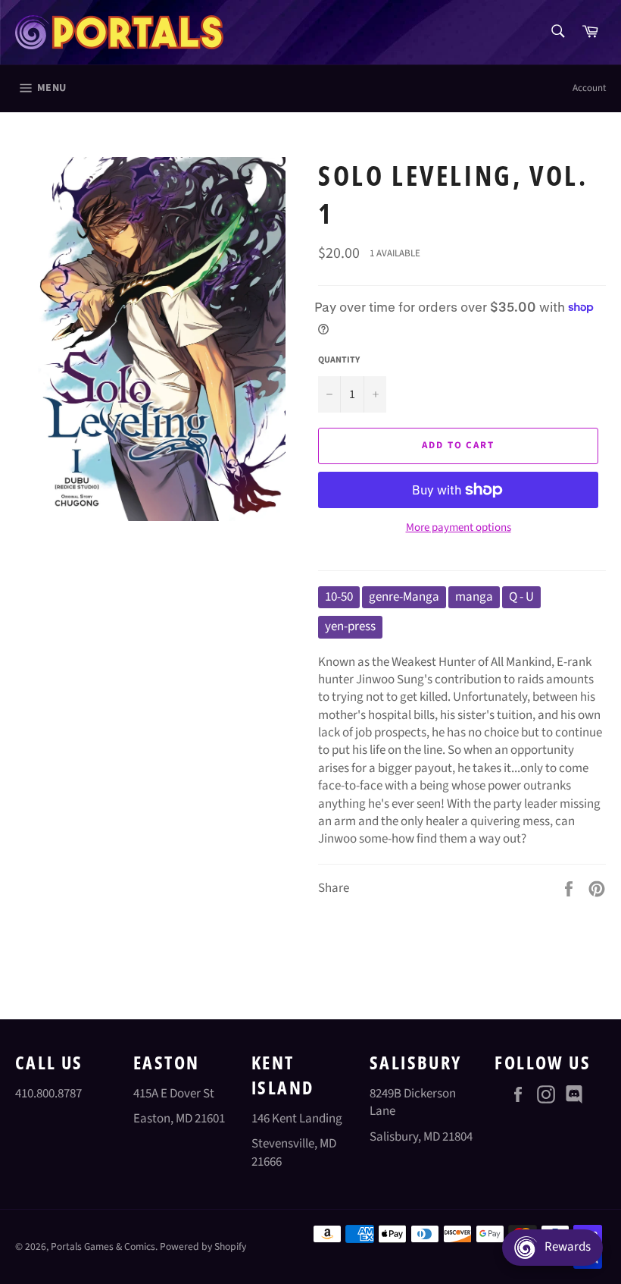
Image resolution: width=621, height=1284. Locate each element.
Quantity (339, 360)
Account (589, 88)
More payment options (458, 527)
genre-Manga (404, 597)
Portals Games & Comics (103, 1246)
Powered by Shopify (203, 1246)
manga (474, 597)
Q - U (521, 597)
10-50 (339, 597)
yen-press (350, 626)
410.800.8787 (48, 1094)
